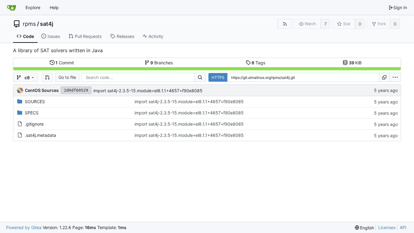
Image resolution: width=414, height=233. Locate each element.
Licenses (387, 227)
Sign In (400, 7)
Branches (161, 62)
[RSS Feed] (285, 24)
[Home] (11, 7)
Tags (258, 62)
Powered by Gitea (24, 227)
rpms (29, 24)
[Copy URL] (384, 77)
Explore (32, 7)
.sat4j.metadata (40, 135)
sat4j (46, 24)
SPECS (31, 112)
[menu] (395, 77)
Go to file (67, 77)
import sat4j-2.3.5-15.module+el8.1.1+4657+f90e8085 (147, 90)
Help (54, 7)
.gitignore (34, 124)
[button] (47, 77)
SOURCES (35, 101)
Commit (64, 62)
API (403, 227)
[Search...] (200, 77)
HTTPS (218, 77)
